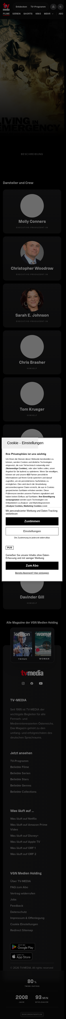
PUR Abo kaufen (32, 566)
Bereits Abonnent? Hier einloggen (32, 573)
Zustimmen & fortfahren (32, 521)
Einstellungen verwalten (32, 531)
